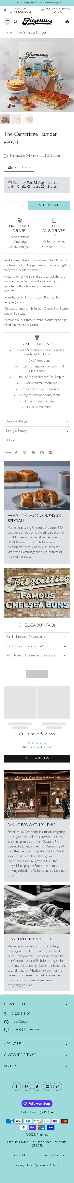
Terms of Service (54, 1155)
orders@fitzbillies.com (26, 1029)
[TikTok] (37, 1086)
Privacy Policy (19, 1155)
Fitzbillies (42, 1135)
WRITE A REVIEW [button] (37, 758)
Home (8, 32)
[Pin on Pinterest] (33, 452)
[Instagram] (26, 1086)
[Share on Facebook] (15, 452)
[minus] (8, 206)
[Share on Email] (41, 452)
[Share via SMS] (50, 452)
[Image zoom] (37, 75)
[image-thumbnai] (5, 119)
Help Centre (19, 1022)
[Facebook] (16, 1086)
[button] (49, 205)
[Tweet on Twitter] (24, 452)
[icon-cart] (65, 21)
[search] (15, 21)
